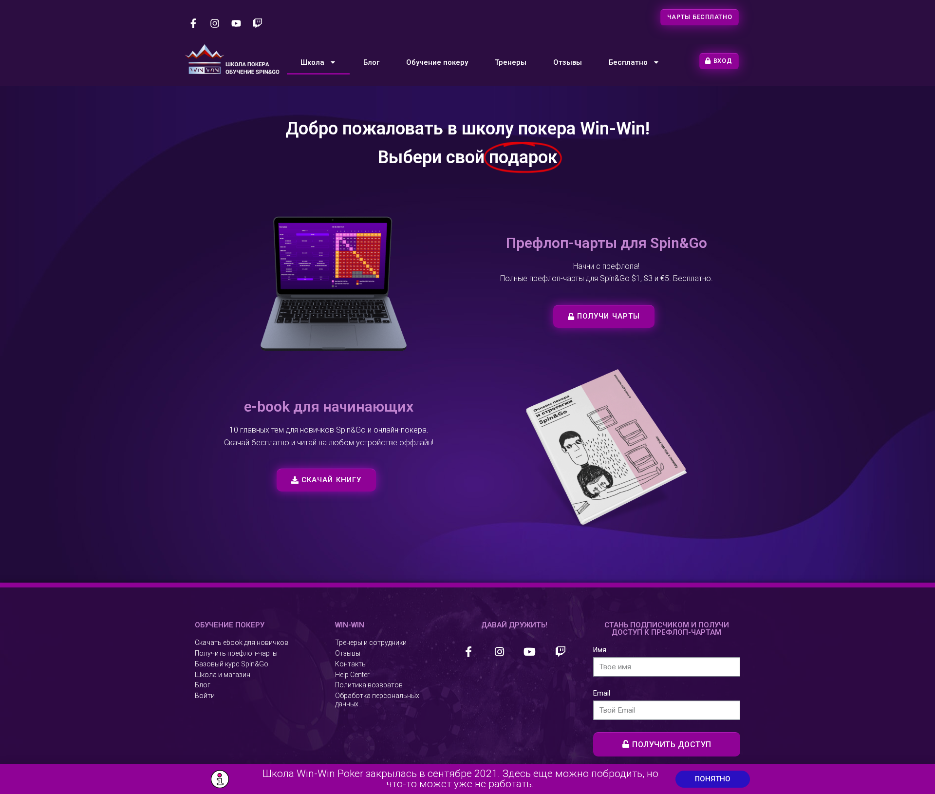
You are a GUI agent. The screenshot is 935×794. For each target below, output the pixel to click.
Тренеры (510, 62)
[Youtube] (236, 23)
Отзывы (567, 62)
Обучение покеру (437, 62)
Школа (312, 62)
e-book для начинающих (328, 406)
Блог (371, 62)
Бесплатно (628, 62)
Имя (599, 650)
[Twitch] (257, 23)
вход (722, 60)
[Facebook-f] (193, 23)
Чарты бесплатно (699, 16)
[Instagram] (214, 23)
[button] (603, 316)
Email (601, 693)
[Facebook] (469, 651)
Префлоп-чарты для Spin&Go (606, 242)
